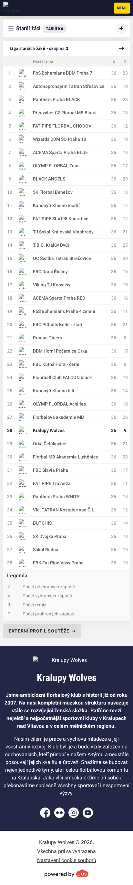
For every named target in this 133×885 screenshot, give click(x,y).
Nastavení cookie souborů (66, 860)
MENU (122, 8)
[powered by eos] (66, 873)
